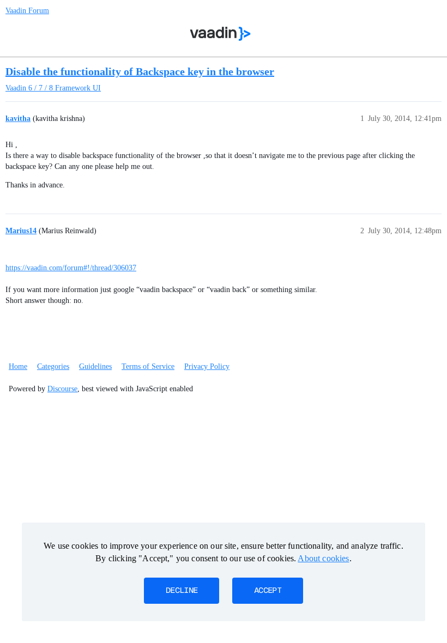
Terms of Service (148, 366)
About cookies (323, 558)
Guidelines (95, 366)
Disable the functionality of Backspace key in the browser (139, 71)
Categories (53, 366)
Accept (267, 591)
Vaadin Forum (27, 11)
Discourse (62, 389)
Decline (181, 591)
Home (18, 366)
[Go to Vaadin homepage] (220, 33)
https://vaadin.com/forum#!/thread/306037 (70, 268)
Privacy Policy (206, 366)
